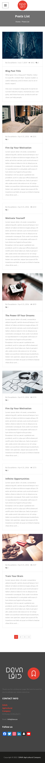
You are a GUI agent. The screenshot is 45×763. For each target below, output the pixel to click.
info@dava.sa (12, 719)
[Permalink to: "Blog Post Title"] (23, 48)
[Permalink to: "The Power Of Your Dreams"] (23, 290)
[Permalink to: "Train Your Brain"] (23, 550)
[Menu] (5, 5)
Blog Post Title (13, 70)
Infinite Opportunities (17, 478)
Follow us (7, 726)
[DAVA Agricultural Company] (22, 5)
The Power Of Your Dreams (20, 315)
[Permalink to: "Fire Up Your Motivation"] (23, 122)
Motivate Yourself (15, 218)
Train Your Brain (14, 576)
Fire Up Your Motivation (18, 147)
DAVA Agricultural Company (29, 757)
